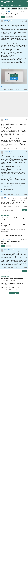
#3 (26, 151)
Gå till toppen (14, 293)
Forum (11, 5)
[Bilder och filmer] (12, 17)
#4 (26, 197)
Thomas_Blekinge (8, 249)
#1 (26, 20)
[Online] (2, 251)
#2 (26, 119)
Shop (19, 5)
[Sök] (14, 2)
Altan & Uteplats (17, 235)
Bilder (15, 5)
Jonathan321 (7, 20)
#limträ (2, 86)
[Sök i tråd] (9, 17)
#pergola (6, 86)
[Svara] (7, 17)
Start (2, 5)
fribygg (5, 197)
